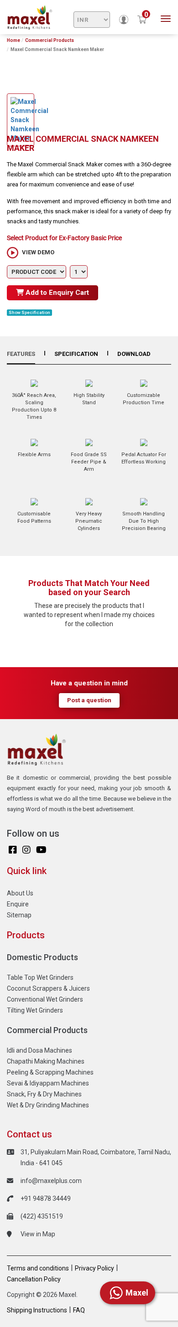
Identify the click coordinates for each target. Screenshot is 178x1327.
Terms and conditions (38, 1268)
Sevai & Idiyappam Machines (48, 1083)
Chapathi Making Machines (45, 1061)
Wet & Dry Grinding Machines (48, 1105)
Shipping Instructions (37, 1310)
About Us (20, 893)
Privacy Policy (94, 1268)
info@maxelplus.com (51, 1180)
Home (13, 40)
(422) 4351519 (42, 1216)
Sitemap (19, 915)
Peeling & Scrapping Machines (50, 1072)
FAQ (79, 1310)
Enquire (18, 904)
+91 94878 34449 (46, 1198)
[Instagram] (26, 850)
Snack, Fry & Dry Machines (44, 1094)
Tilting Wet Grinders (35, 1010)
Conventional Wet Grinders (45, 999)
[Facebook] (13, 850)
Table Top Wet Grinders (40, 977)
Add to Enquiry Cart (56, 292)
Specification (76, 353)
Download (134, 353)
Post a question (89, 700)
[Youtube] (41, 850)
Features (21, 353)
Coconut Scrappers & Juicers (48, 988)
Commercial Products (49, 40)
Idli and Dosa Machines (39, 1050)
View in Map (38, 1234)
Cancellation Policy (34, 1279)
